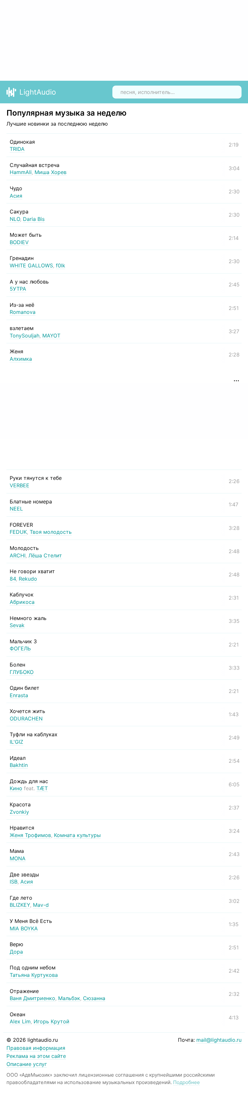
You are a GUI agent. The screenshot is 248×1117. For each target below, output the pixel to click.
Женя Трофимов (30, 835)
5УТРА (18, 288)
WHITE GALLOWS (31, 265)
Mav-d (41, 905)
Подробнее (186, 1082)
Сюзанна (94, 998)
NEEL (16, 508)
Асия (16, 195)
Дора (16, 951)
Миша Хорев (51, 172)
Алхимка (21, 359)
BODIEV (19, 242)
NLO (15, 219)
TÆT (42, 788)
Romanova (23, 312)
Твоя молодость (51, 532)
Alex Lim (20, 1021)
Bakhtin (19, 765)
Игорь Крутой (51, 1021)
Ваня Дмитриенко (32, 998)
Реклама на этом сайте (36, 1056)
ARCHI (18, 555)
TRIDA (17, 149)
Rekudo (28, 578)
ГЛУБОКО (22, 672)
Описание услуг (26, 1064)
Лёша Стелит (45, 555)
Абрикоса (22, 602)
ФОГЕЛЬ (20, 648)
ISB (13, 881)
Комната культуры (77, 835)
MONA (18, 858)
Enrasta (19, 695)
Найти (232, 92)
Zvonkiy (19, 812)
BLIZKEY (20, 905)
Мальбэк (69, 998)
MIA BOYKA (24, 928)
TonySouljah (24, 335)
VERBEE (19, 485)
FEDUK (18, 532)
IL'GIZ (16, 742)
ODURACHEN (26, 718)
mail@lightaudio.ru (219, 1040)
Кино (16, 788)
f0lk (60, 265)
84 (13, 578)
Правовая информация (35, 1048)
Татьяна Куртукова (34, 975)
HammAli (21, 172)
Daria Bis (34, 219)
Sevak (17, 625)
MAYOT (51, 335)
